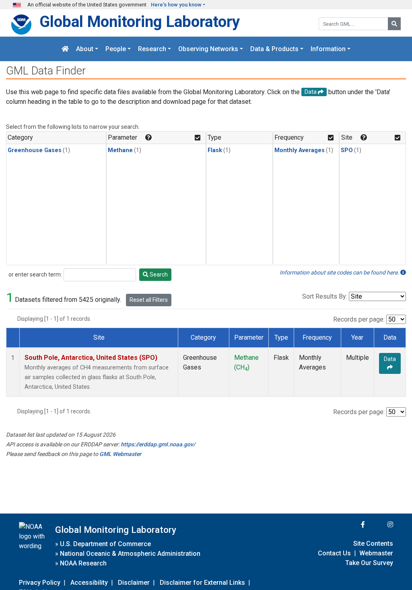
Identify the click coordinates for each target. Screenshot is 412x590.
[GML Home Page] (65, 49)
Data (390, 359)
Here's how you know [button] (176, 5)
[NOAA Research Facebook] (352, 524)
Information (328, 49)
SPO (347, 150)
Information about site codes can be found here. (340, 272)
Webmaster (376, 553)
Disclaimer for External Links (202, 582)
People (115, 49)
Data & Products (274, 49)
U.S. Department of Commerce (105, 544)
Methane (120, 150)
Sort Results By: (324, 296)
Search (158, 274)
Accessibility (89, 582)
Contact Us (334, 553)
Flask (215, 150)
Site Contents (373, 543)
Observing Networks (208, 49)
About (84, 49)
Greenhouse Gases (35, 150)
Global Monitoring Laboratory (139, 21)
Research (152, 49)
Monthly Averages (299, 150)
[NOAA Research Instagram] (380, 524)
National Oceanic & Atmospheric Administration (130, 553)
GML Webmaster (120, 454)
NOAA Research (83, 563)
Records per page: (359, 319)
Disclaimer (134, 582)
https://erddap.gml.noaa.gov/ (158, 444)
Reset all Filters (149, 300)
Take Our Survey (369, 563)
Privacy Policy (39, 582)
